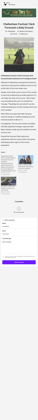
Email (4, 231)
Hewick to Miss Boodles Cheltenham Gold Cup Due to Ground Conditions (25, 166)
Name (4, 223)
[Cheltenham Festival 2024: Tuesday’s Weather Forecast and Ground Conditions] (9, 165)
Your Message (6, 238)
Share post (24, 34)
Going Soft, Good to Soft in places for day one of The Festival (8, 188)
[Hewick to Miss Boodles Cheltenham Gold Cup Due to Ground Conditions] (25, 159)
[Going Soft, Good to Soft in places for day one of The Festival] (8, 181)
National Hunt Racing (26, 31)
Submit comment (19, 262)
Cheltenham (11, 31)
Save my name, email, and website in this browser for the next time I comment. (19, 257)
